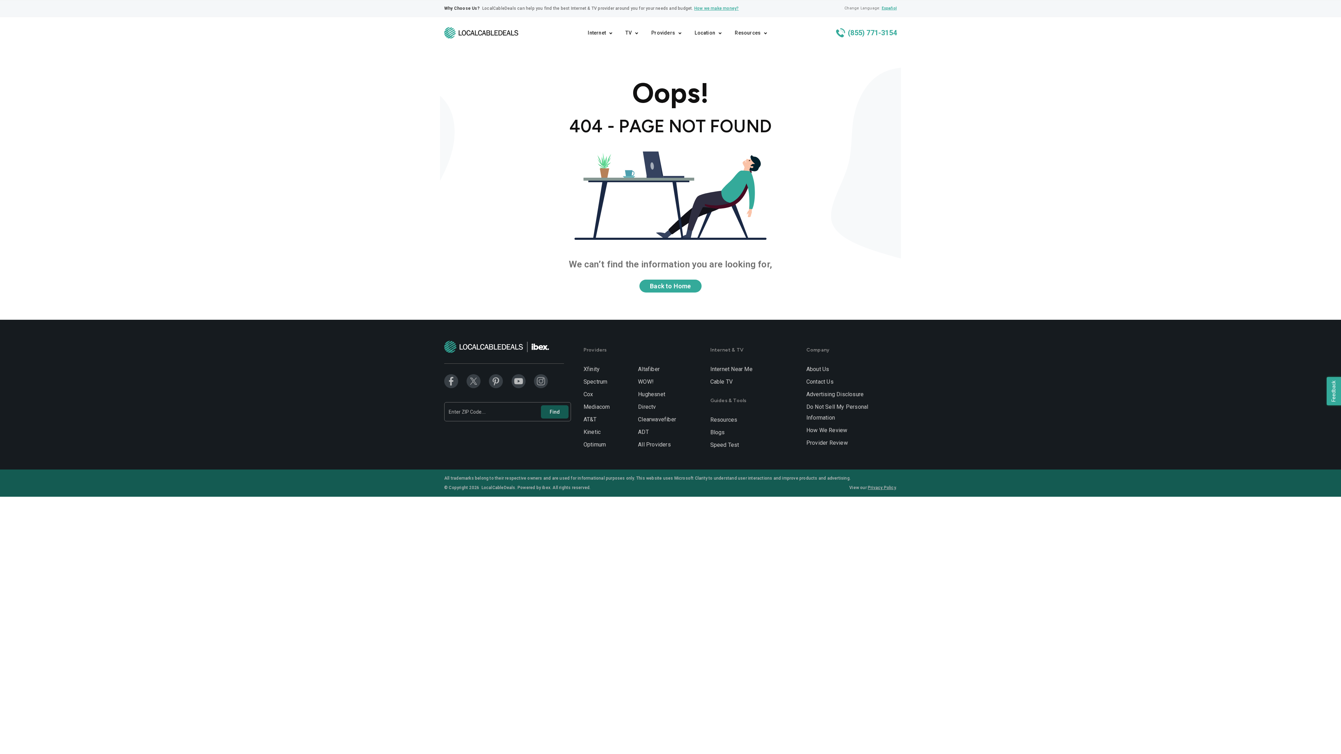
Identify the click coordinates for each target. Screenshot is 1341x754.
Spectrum (596, 381)
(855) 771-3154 (871, 33)
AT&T (590, 419)
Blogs (717, 432)
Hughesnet (651, 394)
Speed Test (724, 445)
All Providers (654, 444)
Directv (647, 407)
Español (889, 8)
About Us (817, 369)
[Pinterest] (496, 381)
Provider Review (827, 442)
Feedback (1333, 391)
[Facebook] (451, 381)
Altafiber (649, 369)
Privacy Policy (882, 487)
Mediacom (597, 407)
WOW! (646, 381)
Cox (588, 394)
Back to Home (670, 286)
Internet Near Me (731, 369)
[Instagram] (541, 381)
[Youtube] (519, 381)
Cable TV (721, 381)
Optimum (595, 444)
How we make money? (716, 8)
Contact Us (820, 381)
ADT (643, 432)
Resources (724, 419)
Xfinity (592, 369)
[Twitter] (474, 381)
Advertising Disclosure (835, 394)
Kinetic (592, 432)
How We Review (827, 430)
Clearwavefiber (657, 419)
